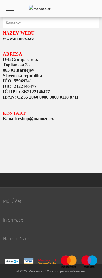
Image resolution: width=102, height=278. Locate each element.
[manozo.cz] (39, 8)
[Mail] (10, 180)
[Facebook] (24, 180)
